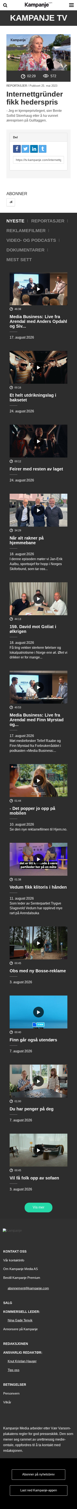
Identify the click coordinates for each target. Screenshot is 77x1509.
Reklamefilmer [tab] (26, 230)
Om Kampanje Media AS (20, 1269)
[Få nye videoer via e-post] (10, 202)
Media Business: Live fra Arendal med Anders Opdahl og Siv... (38, 321)
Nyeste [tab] (15, 220)
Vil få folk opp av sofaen (34, 1178)
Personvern (11, 1393)
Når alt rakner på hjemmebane (27, 540)
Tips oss (13, 1370)
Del (15, 137)
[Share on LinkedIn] (34, 149)
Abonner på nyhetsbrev (38, 1474)
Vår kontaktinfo (13, 1260)
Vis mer (38, 1207)
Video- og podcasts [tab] (31, 240)
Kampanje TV (38, 17)
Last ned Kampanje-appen (38, 1490)
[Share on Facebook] (17, 149)
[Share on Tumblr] (42, 149)
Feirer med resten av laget (36, 469)
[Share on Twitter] (25, 149)
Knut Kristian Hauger (22, 1361)
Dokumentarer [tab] (25, 249)
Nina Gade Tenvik (20, 1320)
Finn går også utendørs (33, 1039)
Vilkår (7, 1402)
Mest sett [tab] (19, 259)
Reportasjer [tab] (47, 220)
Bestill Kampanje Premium (21, 1277)
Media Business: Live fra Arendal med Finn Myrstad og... (37, 720)
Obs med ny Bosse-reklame (38, 970)
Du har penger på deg (31, 1109)
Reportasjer (16, 85)
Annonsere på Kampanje (20, 1329)
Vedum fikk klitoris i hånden (38, 887)
